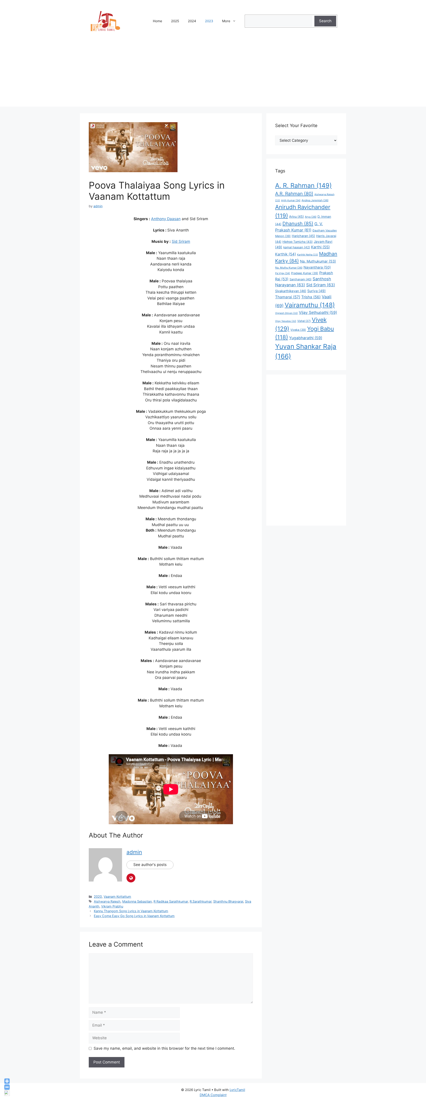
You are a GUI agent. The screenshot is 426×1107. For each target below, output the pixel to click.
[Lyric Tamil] (105, 21)
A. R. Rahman (303, 185)
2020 (98, 896)
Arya (310, 216)
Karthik (285, 254)
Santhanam (301, 279)
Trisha (311, 297)
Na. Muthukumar (318, 261)
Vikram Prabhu (112, 906)
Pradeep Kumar (304, 273)
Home (157, 21)
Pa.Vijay (282, 273)
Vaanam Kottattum (117, 896)
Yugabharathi (305, 337)
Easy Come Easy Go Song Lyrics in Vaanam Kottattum (134, 916)
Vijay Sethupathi (318, 312)
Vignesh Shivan (286, 313)
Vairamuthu (310, 305)
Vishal (304, 321)
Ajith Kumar (290, 200)
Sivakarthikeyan (290, 291)
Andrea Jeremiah (315, 200)
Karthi (320, 247)
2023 (209, 21)
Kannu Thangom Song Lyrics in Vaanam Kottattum (131, 911)
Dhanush (297, 223)
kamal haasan (296, 247)
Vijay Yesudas (285, 321)
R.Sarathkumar (200, 901)
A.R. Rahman (294, 193)
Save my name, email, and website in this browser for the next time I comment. (164, 1048)
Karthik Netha (307, 254)
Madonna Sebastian (137, 901)
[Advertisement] (213, 75)
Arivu (296, 216)
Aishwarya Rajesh (107, 901)
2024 (192, 21)
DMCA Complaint (213, 1095)
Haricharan (303, 236)
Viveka (298, 329)
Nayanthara (317, 267)
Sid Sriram (181, 241)
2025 (175, 21)
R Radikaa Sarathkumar (171, 901)
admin (134, 852)
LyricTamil (237, 1090)
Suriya (316, 291)
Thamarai (287, 297)
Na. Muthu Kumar (288, 267)
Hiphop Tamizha (297, 241)
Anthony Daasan (166, 219)
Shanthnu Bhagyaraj (228, 901)
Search (325, 21)
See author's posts (150, 864)
